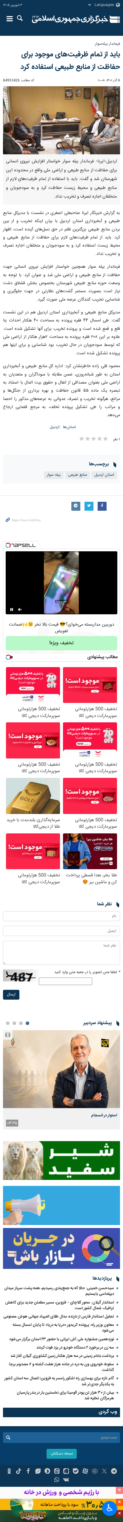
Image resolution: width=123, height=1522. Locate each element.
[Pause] (11, 609)
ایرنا (70, 19)
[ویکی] (66, 1480)
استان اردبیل (104, 475)
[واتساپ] (57, 1480)
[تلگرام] (114, 1472)
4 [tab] (8, 1023)
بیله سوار (54, 475)
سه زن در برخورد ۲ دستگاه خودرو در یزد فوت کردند (75, 1347)
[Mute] (20, 609)
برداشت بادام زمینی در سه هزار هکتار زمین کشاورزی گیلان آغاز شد (62, 1356)
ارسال (11, 995)
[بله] (76, 1472)
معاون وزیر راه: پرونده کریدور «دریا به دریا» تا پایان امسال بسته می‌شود (63, 1328)
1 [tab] (27, 1023)
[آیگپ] (66, 1472)
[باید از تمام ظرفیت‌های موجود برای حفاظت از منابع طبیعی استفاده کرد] (61, 120)
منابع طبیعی (77, 475)
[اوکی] (9, 1472)
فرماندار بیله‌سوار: (106, 44)
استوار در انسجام (104, 1115)
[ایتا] (57, 1472)
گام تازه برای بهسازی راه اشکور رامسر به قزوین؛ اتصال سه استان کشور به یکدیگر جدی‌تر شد (59, 1381)
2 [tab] (21, 1023)
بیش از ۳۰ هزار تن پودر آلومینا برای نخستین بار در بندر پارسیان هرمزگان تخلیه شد (65, 1395)
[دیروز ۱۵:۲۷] (61, 1069)
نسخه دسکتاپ (61, 1454)
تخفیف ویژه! (61, 643)
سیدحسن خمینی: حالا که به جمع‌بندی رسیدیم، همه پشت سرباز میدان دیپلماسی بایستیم (59, 1291)
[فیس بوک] (28, 1472)
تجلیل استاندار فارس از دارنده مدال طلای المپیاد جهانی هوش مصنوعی (58, 1316)
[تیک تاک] (19, 1472)
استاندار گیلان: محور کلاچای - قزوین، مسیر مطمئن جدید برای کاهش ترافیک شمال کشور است (59, 1305)
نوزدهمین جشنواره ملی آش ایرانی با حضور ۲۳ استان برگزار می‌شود (61, 1339)
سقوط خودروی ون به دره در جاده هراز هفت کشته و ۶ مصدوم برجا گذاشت (61, 1367)
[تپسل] (8, 545)
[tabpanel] (61, 1079)
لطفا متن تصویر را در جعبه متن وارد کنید (87, 972)
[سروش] (47, 1472)
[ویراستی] (38, 1472)
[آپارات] (85, 1472)
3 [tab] (14, 1023)
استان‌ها (69, 427)
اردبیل (54, 427)
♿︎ (109, 1508)
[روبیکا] (95, 1472)
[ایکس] (104, 1472)
